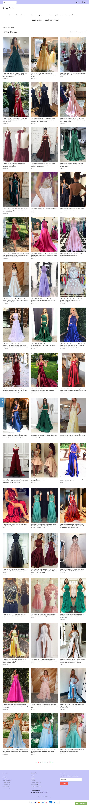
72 (50, 762)
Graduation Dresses (52, 20)
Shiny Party (8, 8)
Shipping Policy (34, 784)
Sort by (71, 32)
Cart (85, 2)
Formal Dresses (36, 20)
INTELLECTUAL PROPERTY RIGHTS (39, 792)
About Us (33, 778)
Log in (78, 2)
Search (32, 776)
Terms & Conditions (35, 790)
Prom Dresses (21, 15)
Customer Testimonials (36, 782)
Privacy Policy (34, 788)
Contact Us (33, 780)
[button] (2, 402)
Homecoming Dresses (38, 15)
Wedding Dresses (56, 15)
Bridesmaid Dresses (72, 15)
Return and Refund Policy (36, 786)
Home (11, 15)
